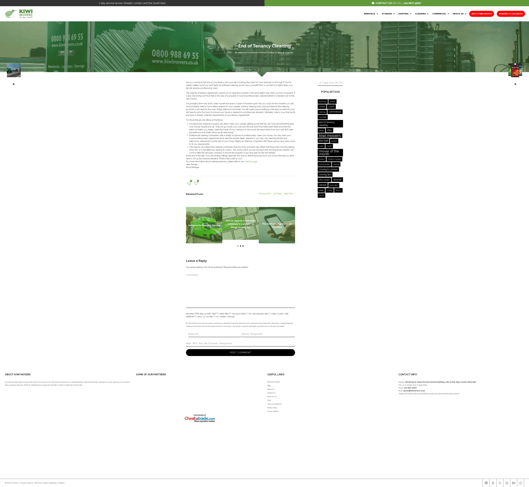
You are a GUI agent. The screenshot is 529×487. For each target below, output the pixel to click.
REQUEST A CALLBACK (511, 14)
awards (332, 101)
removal (337, 179)
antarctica (322, 101)
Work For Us (271, 397)
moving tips (325, 174)
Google (409, 385)
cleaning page (251, 161)
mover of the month (329, 152)
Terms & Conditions (274, 404)
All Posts (277, 193)
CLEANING (420, 14)
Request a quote (273, 382)
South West (334, 185)
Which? (338, 190)
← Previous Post (264, 193)
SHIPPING (403, 14)
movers (321, 159)
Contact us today (64, 385)
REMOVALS (369, 14)
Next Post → (289, 193)
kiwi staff (323, 140)
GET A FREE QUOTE (482, 14)
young (321, 195)
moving (336, 164)
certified (322, 106)
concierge (322, 117)
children (331, 106)
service (322, 185)
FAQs (269, 400)
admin (241, 52)
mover (329, 146)
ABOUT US (458, 14)
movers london (324, 164)
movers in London (334, 159)
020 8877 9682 (412, 3)
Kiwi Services (252, 52)
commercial (335, 111)
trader (321, 190)
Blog (269, 385)
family (321, 130)
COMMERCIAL (439, 14)
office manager (324, 180)
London (334, 141)
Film (329, 130)
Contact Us (271, 393)
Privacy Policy (272, 408)
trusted (329, 190)
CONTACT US (384, 3)
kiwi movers (330, 135)
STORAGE (387, 14)
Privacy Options (273, 411)
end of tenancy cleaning (327, 123)
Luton (321, 146)
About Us (270, 389)
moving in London (328, 169)
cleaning (322, 112)
